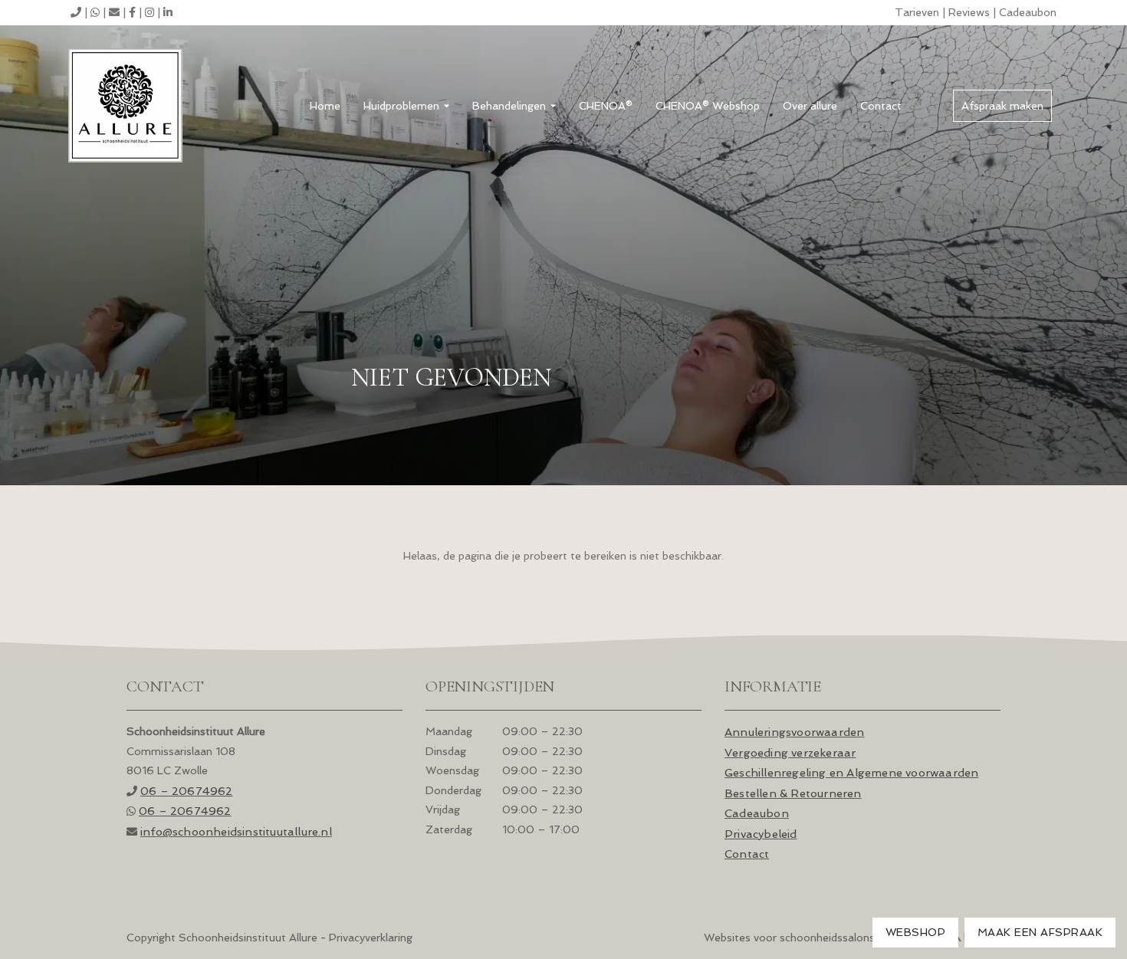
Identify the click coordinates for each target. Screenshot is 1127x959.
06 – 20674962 (186, 790)
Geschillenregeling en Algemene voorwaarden (851, 772)
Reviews (969, 12)
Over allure (810, 106)
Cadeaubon (1027, 12)
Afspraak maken (1002, 106)
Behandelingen (509, 106)
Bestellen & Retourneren (793, 793)
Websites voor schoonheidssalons (791, 937)
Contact (881, 106)
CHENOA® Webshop (708, 106)
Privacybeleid (760, 833)
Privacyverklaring (370, 937)
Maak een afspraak (1040, 932)
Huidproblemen (401, 106)
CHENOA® (605, 106)
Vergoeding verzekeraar (790, 752)
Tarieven (917, 12)
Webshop (916, 932)
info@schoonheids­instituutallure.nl (236, 831)
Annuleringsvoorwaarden (794, 731)
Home (325, 106)
